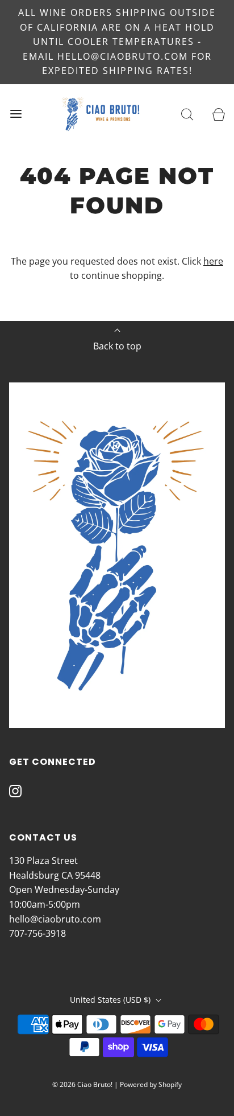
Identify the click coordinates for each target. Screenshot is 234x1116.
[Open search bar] (187, 114)
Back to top (117, 346)
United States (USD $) (111, 999)
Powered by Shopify (151, 1084)
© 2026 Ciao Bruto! (82, 1084)
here (213, 261)
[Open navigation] (15, 114)
